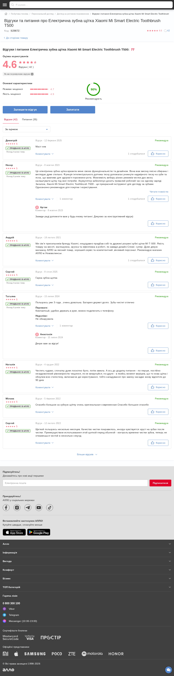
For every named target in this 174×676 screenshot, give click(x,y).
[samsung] (35, 654)
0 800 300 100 (11, 603)
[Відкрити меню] (4, 4)
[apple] (16, 654)
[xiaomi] (5, 654)
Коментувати (43, 153)
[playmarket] (38, 532)
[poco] (57, 654)
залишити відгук (25, 109)
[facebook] (6, 507)
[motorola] (92, 654)
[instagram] (17, 507)
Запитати (72, 109)
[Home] (6, 14)
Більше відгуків (85, 454)
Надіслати (12, 4)
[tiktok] (49, 507)
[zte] (71, 654)
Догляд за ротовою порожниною (73, 14)
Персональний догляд (43, 14)
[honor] (116, 654)
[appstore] (14, 532)
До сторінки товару (16, 37)
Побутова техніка (19, 14)
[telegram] (27, 507)
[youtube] (38, 507)
